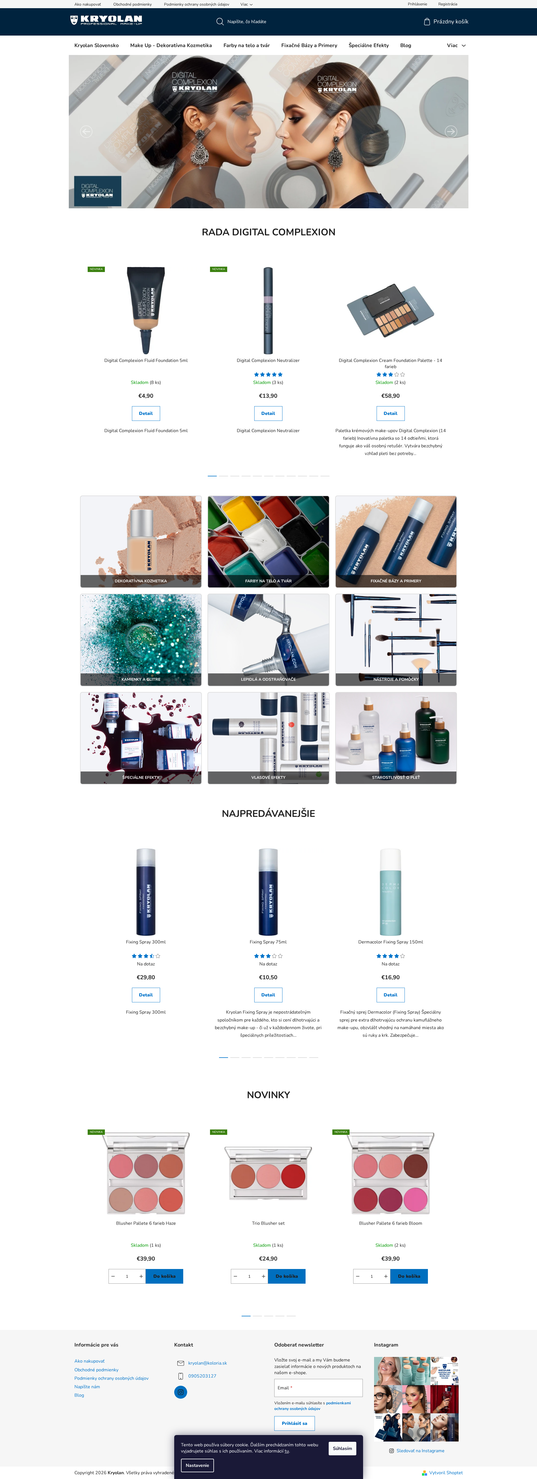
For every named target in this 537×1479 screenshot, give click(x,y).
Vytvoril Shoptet (446, 1473)
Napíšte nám (87, 1387)
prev (78, 369)
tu (287, 1451)
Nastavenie (197, 1465)
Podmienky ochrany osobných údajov (196, 4)
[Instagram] (180, 1392)
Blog (79, 1395)
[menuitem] (96, 45)
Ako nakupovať (87, 4)
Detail (146, 413)
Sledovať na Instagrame (421, 1451)
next (458, 369)
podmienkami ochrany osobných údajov (312, 1405)
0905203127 (202, 1376)
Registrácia (447, 4)
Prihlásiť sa (294, 1423)
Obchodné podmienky (132, 4)
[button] (86, 131)
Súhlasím (342, 1448)
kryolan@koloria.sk (207, 1363)
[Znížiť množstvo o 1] (113, 1276)
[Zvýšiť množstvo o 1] (141, 1276)
